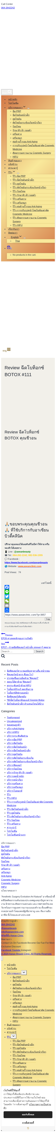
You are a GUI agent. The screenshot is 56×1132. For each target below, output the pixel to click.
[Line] (28, 592)
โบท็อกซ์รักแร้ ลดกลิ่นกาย (20, 689)
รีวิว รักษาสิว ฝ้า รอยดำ (24, 195)
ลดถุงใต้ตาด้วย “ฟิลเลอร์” (19, 682)
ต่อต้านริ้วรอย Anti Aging (25, 141)
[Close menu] (2, 958)
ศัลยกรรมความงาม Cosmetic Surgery (32, 153)
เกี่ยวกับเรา (13, 229)
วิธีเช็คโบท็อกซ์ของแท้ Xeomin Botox (25, 700)
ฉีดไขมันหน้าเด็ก (21, 115)
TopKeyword (13, 717)
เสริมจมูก (17, 138)
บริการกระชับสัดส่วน (17, 736)
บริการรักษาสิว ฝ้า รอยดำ (19, 772)
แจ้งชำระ (13, 164)
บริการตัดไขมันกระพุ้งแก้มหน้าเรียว (25, 761)
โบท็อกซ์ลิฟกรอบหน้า (18, 693)
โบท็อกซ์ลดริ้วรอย (15, 626)
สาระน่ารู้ (13, 168)
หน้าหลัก (12, 99)
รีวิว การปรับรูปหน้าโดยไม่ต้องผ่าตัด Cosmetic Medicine (31, 212)
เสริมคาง (17, 134)
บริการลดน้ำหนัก (15, 776)
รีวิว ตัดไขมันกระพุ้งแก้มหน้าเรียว (29, 187)
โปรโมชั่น (13, 103)
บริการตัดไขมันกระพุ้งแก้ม (20, 758)
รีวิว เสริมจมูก (19, 203)
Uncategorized (14, 721)
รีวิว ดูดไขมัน (19, 183)
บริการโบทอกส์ (14, 791)
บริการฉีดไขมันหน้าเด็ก (19, 750)
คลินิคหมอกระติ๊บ (26, 623)
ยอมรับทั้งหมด (28, 1114)
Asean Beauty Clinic (12, 623)
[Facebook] (28, 587)
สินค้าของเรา (15, 160)
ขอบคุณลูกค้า (14, 725)
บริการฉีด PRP (14, 739)
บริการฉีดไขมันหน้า (17, 747)
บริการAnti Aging (15, 728)
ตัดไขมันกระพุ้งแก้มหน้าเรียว (27, 122)
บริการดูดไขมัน (14, 754)
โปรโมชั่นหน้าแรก (16, 835)
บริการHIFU (13, 732)
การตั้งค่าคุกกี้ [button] (28, 1122)
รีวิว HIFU (18, 225)
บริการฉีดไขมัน (15, 743)
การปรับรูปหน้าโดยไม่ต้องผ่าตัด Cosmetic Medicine (33, 147)
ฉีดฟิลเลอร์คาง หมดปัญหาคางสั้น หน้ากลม (28, 671)
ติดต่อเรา (12, 233)
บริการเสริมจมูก (15, 787)
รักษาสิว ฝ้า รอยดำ (22, 130)
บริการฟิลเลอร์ (14, 765)
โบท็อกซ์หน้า (27, 626)
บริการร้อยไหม (14, 769)
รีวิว (9, 794)
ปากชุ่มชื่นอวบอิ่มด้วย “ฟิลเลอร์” (22, 678)
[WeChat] (28, 601)
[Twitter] (28, 596)
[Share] (28, 610)
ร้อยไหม (17, 126)
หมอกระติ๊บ (37, 623)
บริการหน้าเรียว (15, 780)
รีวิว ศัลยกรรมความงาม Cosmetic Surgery (30, 220)
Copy (48, 619)
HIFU (15, 157)
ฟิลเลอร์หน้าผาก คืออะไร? (20, 674)
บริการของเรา (14, 973)
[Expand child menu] (28, 108)
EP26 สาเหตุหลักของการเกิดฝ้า (17, 637)
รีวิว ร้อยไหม (19, 191)
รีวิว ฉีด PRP (19, 176)
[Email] (28, 605)
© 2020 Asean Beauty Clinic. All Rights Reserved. (26, 954)
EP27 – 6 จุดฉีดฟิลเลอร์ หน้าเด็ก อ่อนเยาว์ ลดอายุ (26, 646)
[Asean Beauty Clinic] (6, 86)
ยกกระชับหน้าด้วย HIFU (19, 685)
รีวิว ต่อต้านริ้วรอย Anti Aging (27, 206)
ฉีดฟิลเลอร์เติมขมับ (16, 696)
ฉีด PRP (17, 111)
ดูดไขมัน (17, 119)
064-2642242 (8, 8)
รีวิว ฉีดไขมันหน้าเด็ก (23, 180)
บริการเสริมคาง (15, 783)
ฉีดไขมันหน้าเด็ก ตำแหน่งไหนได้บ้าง (25, 704)
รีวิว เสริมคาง (19, 199)
